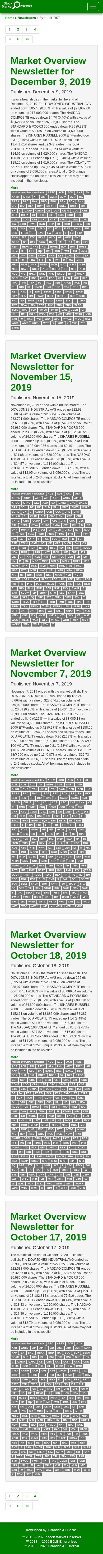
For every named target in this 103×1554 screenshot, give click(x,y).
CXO (14, 1375)
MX (57, 1420)
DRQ (87, 1089)
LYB (46, 1120)
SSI (40, 300)
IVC (33, 843)
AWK (62, 789)
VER (85, 897)
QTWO (53, 1147)
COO (26, 219)
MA (71, 260)
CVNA (74, 219)
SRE (40, 597)
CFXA (15, 1366)
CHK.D (16, 516)
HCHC (42, 548)
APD (79, 784)
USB (76, 1174)
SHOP (79, 291)
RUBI (42, 879)
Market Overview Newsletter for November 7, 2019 (51, 663)
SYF (78, 1452)
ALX (32, 784)
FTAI (38, 1098)
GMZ (77, 237)
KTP (54, 557)
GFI (51, 829)
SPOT (82, 296)
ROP (66, 287)
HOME (54, 246)
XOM (60, 323)
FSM (14, 543)
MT (14, 856)
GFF (57, 543)
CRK (14, 811)
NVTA (78, 575)
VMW (68, 314)
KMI (46, 557)
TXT (45, 1461)
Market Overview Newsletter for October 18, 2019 (49, 945)
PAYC (66, 1138)
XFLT (36, 624)
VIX (60, 314)
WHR (66, 620)
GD (43, 543)
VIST (57, 1465)
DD (88, 525)
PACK (15, 1433)
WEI (38, 318)
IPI (77, 838)
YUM (73, 1188)
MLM (24, 264)
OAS (26, 579)
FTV (32, 237)
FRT (14, 829)
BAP (14, 507)
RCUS (61, 584)
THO (68, 305)
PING (38, 1143)
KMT (14, 1116)
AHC (69, 493)
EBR (28, 1093)
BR (32, 798)
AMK (60, 1066)
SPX (14, 300)
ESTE (62, 820)
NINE (24, 1425)
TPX (64, 1456)
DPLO (41, 228)
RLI (38, 1442)
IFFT (32, 251)
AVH (77, 1348)
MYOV (81, 1129)
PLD (84, 278)
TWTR (54, 309)
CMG (61, 215)
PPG (23, 282)
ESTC (67, 1093)
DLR (22, 816)
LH (86, 255)
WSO (77, 1470)
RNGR (38, 287)
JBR (74, 552)
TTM (14, 1461)
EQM (14, 233)
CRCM (62, 1084)
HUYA (35, 1107)
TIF (23, 1170)
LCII (78, 255)
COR (71, 807)
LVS (57, 260)
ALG (23, 784)
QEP (42, 1147)
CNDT (32, 807)
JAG (23, 1111)
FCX (79, 233)
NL (22, 575)
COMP (15, 219)
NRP (62, 861)
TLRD (77, 305)
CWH (23, 224)
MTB (40, 1420)
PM (22, 584)
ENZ (87, 228)
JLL (68, 843)
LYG (23, 1411)
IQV (40, 251)
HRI (84, 1393)
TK (30, 1170)
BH (80, 793)
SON (14, 1452)
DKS (22, 228)
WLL (88, 318)
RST (14, 291)
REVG (48, 874)
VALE (32, 314)
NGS (59, 856)
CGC (75, 210)
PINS (85, 1433)
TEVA (24, 305)
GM (77, 543)
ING (51, 838)
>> (27, 39)
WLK (75, 620)
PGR (87, 579)
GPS (49, 1102)
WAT (87, 615)
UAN (64, 309)
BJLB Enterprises (63, 1541)
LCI (50, 847)
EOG (25, 820)
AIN (32, 1066)
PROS (65, 1143)
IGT (87, 1397)
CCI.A (67, 1361)
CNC (70, 215)
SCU (14, 883)
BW (83, 206)
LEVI (57, 1406)
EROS (24, 233)
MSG (82, 264)
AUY (25, 789)
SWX (85, 888)
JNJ (14, 255)
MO (83, 1125)
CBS (49, 1361)
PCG (51, 278)
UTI (23, 314)
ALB (14, 784)
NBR (45, 269)
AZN (71, 789)
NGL (14, 273)
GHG (81, 1098)
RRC (75, 287)
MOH (54, 264)
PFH (78, 579)
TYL (14, 1174)
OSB (46, 1138)
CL (13, 807)
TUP (33, 309)
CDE (86, 1361)
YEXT (64, 1188)
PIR (14, 584)
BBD (44, 201)
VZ (78, 615)
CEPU (65, 210)
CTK (14, 1089)
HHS (35, 246)
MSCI (72, 264)
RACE (67, 282)
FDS (54, 538)
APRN (15, 789)
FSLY (15, 1389)
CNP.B (16, 520)
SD (34, 593)
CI (33, 215)
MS (70, 565)
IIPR (37, 552)
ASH (43, 197)
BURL (15, 512)
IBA (63, 1397)
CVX (43, 811)
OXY (25, 278)
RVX (23, 291)
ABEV (51, 192)
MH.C (55, 1125)
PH (29, 1143)
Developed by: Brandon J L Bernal (51, 1530)
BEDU (86, 1352)
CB (48, 210)
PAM (25, 1433)
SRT (21, 888)
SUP (56, 888)
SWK (66, 888)
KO (23, 1116)
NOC (50, 1134)
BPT (69, 1075)
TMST (55, 892)
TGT (41, 305)
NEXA (79, 570)
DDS (48, 1089)
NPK (51, 273)
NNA (35, 861)
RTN (82, 1442)
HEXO (25, 246)
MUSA (32, 856)
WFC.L (67, 318)
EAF (48, 816)
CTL (14, 525)
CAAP (28, 210)
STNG (49, 300)
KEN (37, 557)
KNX (32, 255)
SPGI (54, 1161)
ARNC (26, 502)
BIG (14, 206)
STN (37, 888)
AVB (34, 789)
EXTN (31, 538)
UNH (14, 314)
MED (14, 852)
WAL (21, 1183)
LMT (23, 260)
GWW (42, 242)
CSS (81, 520)
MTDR (70, 1129)
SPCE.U (62, 296)
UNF (23, 611)
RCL (77, 282)
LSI (50, 260)
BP (61, 1075)
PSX (32, 282)
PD (59, 278)
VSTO (52, 901)
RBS (62, 1147)
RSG (75, 1152)
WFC (57, 318)
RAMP (26, 874)
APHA (26, 197)
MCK (45, 561)
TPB (37, 1170)
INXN (70, 838)
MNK (33, 264)
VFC (14, 901)
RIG (21, 287)
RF (65, 874)
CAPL (32, 1361)
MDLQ (55, 561)
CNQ (42, 807)
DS (13, 1093)
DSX (39, 816)
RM (88, 874)
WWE (34, 1188)
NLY (22, 1134)
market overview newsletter (28, 192)
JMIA (84, 251)
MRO (54, 852)
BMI (32, 1075)
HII (66, 834)
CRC (43, 219)
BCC (67, 1352)
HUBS (82, 246)
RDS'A (82, 1147)
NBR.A (56, 269)
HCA (69, 242)
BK (39, 507)
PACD (44, 579)
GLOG (71, 829)
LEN (70, 557)
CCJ (56, 210)
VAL (50, 611)
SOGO (35, 1161)
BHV (80, 201)
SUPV (58, 597)
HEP (73, 1102)
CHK (14, 215)
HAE (51, 242)
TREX (15, 606)
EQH (44, 820)
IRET (74, 1107)
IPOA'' (64, 1107)
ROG (57, 287)
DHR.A (78, 224)
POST (15, 1438)
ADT (14, 1066)
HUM (15, 251)
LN (13, 561)
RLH (30, 588)
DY (50, 228)
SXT (55, 1165)
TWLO (43, 309)
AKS (79, 192)
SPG (72, 296)
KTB (32, 847)
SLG (23, 296)
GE (60, 237)
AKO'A (16, 498)
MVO (42, 570)
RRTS (65, 1152)
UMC (32, 1174)
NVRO (15, 865)
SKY (14, 296)
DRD (25, 1379)
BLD (47, 507)
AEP (87, 780)
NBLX (35, 269)
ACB (61, 192)
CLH (57, 1079)
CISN (48, 1079)
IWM (66, 251)
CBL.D (16, 802)
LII (75, 847)
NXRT (47, 1429)
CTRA (24, 525)
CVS (84, 219)
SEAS (24, 883)
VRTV (42, 901)
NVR (70, 273)
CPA (46, 520)
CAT (84, 798)
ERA (76, 1379)
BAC (26, 201)
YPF (74, 323)
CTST (53, 219)
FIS (64, 825)
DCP (51, 224)
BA (81, 197)
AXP (14, 1070)
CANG (75, 798)
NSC (49, 575)
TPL (87, 602)
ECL (43, 1379)
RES (14, 1442)
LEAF (86, 1116)
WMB (15, 323)
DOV (87, 1375)
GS (24, 242)
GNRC (15, 242)
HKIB (57, 1393)
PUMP (39, 584)
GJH (22, 1102)
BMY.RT (51, 206)
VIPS (24, 615)
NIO (23, 273)
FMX (80, 825)
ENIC (41, 534)
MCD (79, 260)
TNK (70, 602)
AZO (73, 197)
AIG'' (78, 493)
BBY (62, 201)
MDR (87, 561)
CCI (37, 802)
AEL (79, 780)
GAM (34, 543)
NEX (50, 856)
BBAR (41, 1352)
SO (63, 883)
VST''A (52, 615)
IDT (79, 1397)
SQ (22, 300)
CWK (33, 224)
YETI (68, 906)
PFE (70, 579)
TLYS (15, 309)
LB (77, 1116)
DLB (58, 529)
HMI (44, 246)
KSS (60, 255)
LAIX (70, 255)
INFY (47, 552)
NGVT (69, 856)
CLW (69, 1366)
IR (84, 838)
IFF (23, 251)
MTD (14, 269)
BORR (74, 206)
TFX (33, 305)
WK (45, 906)
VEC (87, 611)
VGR (51, 314)
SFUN (68, 291)
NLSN (15, 861)
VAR (78, 611)
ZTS (83, 323)
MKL (14, 264)
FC (72, 233)
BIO (22, 206)
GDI (65, 1098)
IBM (71, 1397)
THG (59, 305)
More (14, 188)
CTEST (74, 1370)
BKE (88, 793)
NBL (51, 570)
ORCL (15, 278)
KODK (42, 255)
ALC (37, 498)
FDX (56, 825)
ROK (46, 1152)
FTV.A (41, 237)
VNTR (78, 314)
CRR (73, 1084)
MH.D (15, 1415)
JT (21, 557)
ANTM (15, 197)
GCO (52, 237)
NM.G (32, 273)
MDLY (76, 561)
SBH (74, 879)
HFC (52, 548)
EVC (41, 233)
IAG (34, 838)
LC (62, 557)
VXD (88, 314)
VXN (14, 318)
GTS (50, 834)
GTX (32, 242)
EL (13, 534)
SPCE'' (72, 883)
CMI (61, 516)
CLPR (33, 516)
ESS (70, 534)
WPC (15, 1188)
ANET (56, 498)
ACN (70, 192)
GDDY (35, 829)
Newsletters (27, 18)
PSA (24, 1438)
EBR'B (39, 1093)
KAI (29, 557)
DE (59, 224)
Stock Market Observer (63, 1537)
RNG (37, 1152)
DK (50, 529)
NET (73, 269)
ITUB (57, 251)
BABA (15, 201)
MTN (33, 570)
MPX (63, 264)
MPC (14, 1129)
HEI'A (15, 246)
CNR (26, 520)
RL (29, 287)
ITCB (56, 552)
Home (9, 18)
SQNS (30, 300)
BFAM (15, 1357)
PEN (67, 278)
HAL (60, 242)
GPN (40, 1102)
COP (35, 1370)
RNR (48, 287)
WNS (68, 1470)
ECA (57, 228)
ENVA (51, 534)
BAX (35, 201)
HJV (61, 548)
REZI (87, 584)
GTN (41, 834)
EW (49, 233)
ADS (59, 493)
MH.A (44, 1125)
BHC (26, 1357)
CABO (39, 210)
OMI (65, 1429)
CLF (51, 215)
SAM (37, 291)
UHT (14, 611)
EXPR (58, 233)
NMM (25, 861)
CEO (63, 802)
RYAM (75, 588)
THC (50, 305)
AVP (53, 789)
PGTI (15, 870)
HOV (73, 246)
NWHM (16, 579)
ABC (50, 1343)
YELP (59, 906)
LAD (69, 1116)
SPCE (50, 296)
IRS (48, 251)
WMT (25, 323)
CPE (34, 219)
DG (63, 1089)
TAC (19, 892)
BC (59, 1352)
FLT (24, 237)
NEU (82, 269)
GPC (31, 1102)
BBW (53, 201)
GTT (14, 548)
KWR (42, 847)
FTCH (24, 543)
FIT (72, 538)
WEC (15, 906)
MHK (24, 565)
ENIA (31, 534)
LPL (41, 260)
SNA (14, 1161)
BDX (71, 201)
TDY (14, 305)
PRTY (41, 870)
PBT (84, 1138)
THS (46, 892)
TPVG (83, 892)
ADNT (79, 1062)
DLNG (68, 1375)
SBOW (48, 291)
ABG (50, 1062)
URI (56, 897)
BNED (63, 206)
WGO (78, 318)
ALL (46, 498)
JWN (23, 255)
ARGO (15, 502)
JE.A (51, 843)
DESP (68, 811)
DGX (43, 1375)
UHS (86, 606)
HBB (23, 548)
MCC (35, 561)
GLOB (67, 543)
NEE (42, 856)
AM (88, 192)
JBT (75, 251)
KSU (51, 1116)
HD (78, 242)
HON (64, 246)
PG (22, 1143)
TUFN (45, 606)
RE (85, 282)
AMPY (49, 784)
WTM (27, 624)
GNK (81, 829)
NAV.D (25, 269)
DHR (67, 224)
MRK (62, 565)
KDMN (67, 1111)
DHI (78, 811)
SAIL (65, 879)
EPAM (61, 534)
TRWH (35, 606)
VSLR (60, 1179)
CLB (50, 1366)
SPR (73, 1161)
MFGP (34, 1125)
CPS (63, 520)
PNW (32, 870)
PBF (33, 278)
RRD (85, 287)
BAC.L (83, 502)
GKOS (60, 829)
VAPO (69, 611)
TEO (69, 1165)
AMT (59, 784)
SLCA (67, 1447)
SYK (68, 300)
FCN (30, 825)
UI (83, 309)
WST (46, 323)
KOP (85, 843)
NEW (69, 570)
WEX (47, 318)
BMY (40, 206)
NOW (39, 575)
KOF (42, 1116)
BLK (31, 206)
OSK (74, 1429)
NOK (42, 273)
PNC (14, 282)
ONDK (81, 273)
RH (14, 287)
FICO (15, 237)
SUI (38, 1165)
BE (32, 507)
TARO (15, 602)
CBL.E (27, 802)
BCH (23, 507)
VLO (50, 1179)
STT (30, 1165)
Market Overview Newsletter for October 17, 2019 (49, 1227)
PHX (76, 278)
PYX (77, 870)
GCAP (48, 1098)
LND (14, 1411)
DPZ (31, 816)
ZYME (15, 327)
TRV (24, 606)
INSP (60, 838)
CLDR (42, 215)
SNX (81, 593)
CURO (45, 525)
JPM (74, 1402)
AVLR (53, 197)
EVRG (34, 1384)
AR (36, 197)
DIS (88, 224)
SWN (59, 300)
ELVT (67, 228)
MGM (15, 565)
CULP (63, 219)
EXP (22, 538)
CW (14, 224)
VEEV (42, 314)
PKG (47, 1143)
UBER (74, 309)
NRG (53, 861)
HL (69, 548)
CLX (43, 516)
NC (65, 269)
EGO (87, 529)
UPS (41, 611)
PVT (40, 282)
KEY (76, 1111)
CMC (79, 1366)
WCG (30, 318)
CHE (84, 210)
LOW (32, 260)
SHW (53, 593)
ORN (37, 1138)
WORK (36, 323)
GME (68, 237)
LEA (58, 847)
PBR (42, 278)
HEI (85, 242)
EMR (21, 534)
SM (31, 296)
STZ (48, 597)
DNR (31, 228)
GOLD (15, 834)
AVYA (63, 197)
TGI (38, 892)
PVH (59, 870)
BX (13, 210)
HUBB (22, 1397)
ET (33, 233)
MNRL (44, 264)
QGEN (50, 584)
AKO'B (27, 498)
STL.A (40, 1452)
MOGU (34, 852)
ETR (78, 820)
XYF (28, 1474)
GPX (25, 834)
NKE (87, 856)
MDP (14, 1125)
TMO (24, 309)
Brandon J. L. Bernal (63, 1546)
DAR (52, 811)
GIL (14, 1102)
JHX (59, 843)
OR (33, 865)
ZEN (82, 1188)
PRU (29, 584)
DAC (42, 224)
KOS (52, 255)
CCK (23, 1079)
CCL (45, 802)
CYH (74, 525)
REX (78, 584)
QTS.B (87, 870)
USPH (65, 897)
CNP (79, 516)
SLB (61, 593)
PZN (57, 282)
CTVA (34, 525)
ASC (60, 1348)
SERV (58, 291)
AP (34, 1348)
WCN (30, 1183)
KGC (76, 843)
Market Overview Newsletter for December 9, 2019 (51, 71)
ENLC (77, 228)
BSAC (86, 507)
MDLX (65, 561)
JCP (83, 552)
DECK (33, 1375)
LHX (14, 260)
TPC (79, 602)
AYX (36, 502)
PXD (49, 282)
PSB (74, 1143)
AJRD (41, 1066)
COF (79, 215)
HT (13, 1397)
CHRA (25, 215)
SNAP (40, 296)
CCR (49, 512)
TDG (82, 300)
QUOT (15, 874)
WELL (25, 620)
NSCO (60, 273)
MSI (82, 852)
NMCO (51, 1425)
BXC (48, 798)
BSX (39, 798)
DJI (14, 228)
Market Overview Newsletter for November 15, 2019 (48, 372)
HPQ (82, 834)
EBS (56, 816)
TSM (55, 1170)
